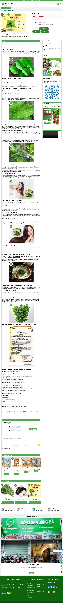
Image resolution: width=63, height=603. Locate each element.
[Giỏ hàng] (60, 4)
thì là (35, 288)
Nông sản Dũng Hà (26, 287)
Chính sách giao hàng (30, 582)
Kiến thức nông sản (43, 8)
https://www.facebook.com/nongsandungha (14, 401)
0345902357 (39, 510)
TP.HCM (57, 591)
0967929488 (55, 510)
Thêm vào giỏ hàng (43, 28)
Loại (33, 24)
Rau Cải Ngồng (4, 498)
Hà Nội (51, 591)
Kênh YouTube (39, 588)
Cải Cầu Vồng (31, 498)
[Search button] (37, 4)
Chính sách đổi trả (30, 583)
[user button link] (58, 4)
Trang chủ (3, 10)
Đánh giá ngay (33, 429)
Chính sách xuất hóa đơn (31, 587)
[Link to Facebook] (49, 587)
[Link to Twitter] (54, 587)
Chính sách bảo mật (30, 588)
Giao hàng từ (34, 22)
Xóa (61, 21)
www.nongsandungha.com (9, 590)
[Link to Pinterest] (57, 587)
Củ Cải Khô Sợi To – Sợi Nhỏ (26, 468)
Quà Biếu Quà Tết (36, 8)
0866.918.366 (54, 582)
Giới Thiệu (25, 8)
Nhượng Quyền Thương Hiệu (53, 8)
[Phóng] (2, 30)
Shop (6, 10)
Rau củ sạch (9, 10)
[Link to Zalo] (51, 587)
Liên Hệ (60, 8)
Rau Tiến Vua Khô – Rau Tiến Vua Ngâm (6, 468)
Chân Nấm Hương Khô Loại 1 (16, 468)
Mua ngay (6, 473)
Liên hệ (38, 586)
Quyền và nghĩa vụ (30, 595)
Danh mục (30, 8)
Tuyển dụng (39, 589)
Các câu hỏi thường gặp (31, 592)
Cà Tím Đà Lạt (17, 498)
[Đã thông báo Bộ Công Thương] (3, 593)
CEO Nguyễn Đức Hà (40, 584)
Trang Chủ (21, 8)
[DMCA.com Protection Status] (9, 593)
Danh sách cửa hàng (40, 591)
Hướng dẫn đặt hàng (30, 594)
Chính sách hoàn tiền (30, 585)
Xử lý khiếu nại (29, 597)
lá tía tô (38, 288)
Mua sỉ (36, 31)
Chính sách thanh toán (31, 590)
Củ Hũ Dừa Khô (36, 467)
